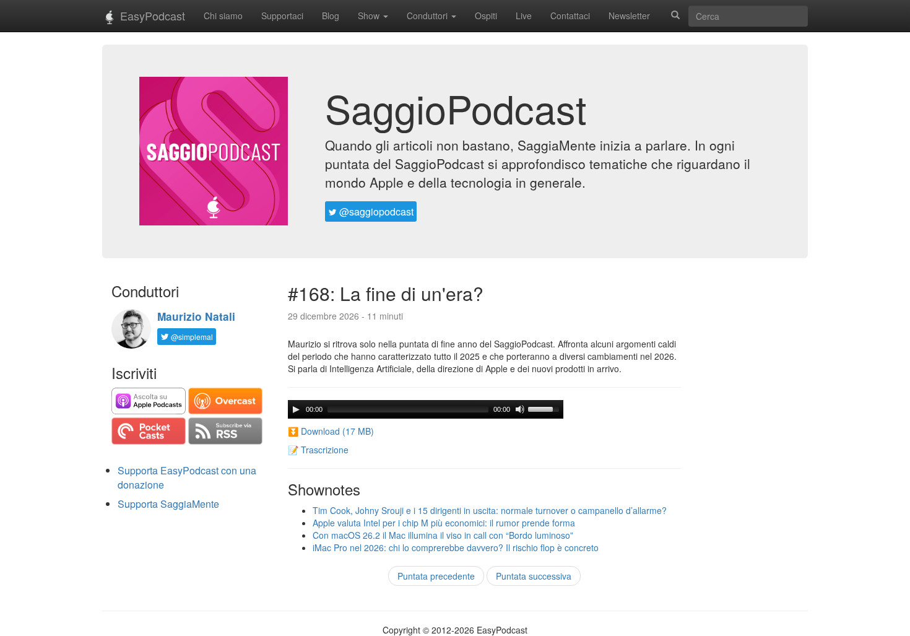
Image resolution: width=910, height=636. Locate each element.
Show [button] (370, 15)
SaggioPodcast (456, 108)
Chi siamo (223, 15)
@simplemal (191, 336)
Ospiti (486, 15)
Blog (330, 15)
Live (524, 15)
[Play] (296, 409)
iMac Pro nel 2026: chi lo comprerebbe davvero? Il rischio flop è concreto (456, 547)
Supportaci (282, 15)
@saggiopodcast (375, 211)
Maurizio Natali (196, 316)
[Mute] (520, 409)
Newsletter (629, 15)
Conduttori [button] (428, 15)
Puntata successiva (533, 576)
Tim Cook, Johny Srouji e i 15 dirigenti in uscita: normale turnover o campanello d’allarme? (490, 510)
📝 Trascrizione (318, 449)
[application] (425, 409)
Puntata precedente (436, 576)
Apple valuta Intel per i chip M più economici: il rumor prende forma (444, 522)
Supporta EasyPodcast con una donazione (187, 477)
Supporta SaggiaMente (168, 504)
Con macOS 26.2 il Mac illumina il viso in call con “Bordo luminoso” (443, 535)
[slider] (545, 408)
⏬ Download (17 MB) (331, 431)
